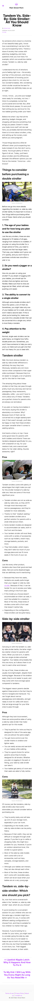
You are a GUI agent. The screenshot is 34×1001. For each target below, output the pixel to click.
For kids (4, 32)
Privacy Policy (19, 993)
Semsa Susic (7, 28)
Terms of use (9, 993)
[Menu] (3, 6)
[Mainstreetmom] (16, 6)
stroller (7, 585)
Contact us (18, 995)
